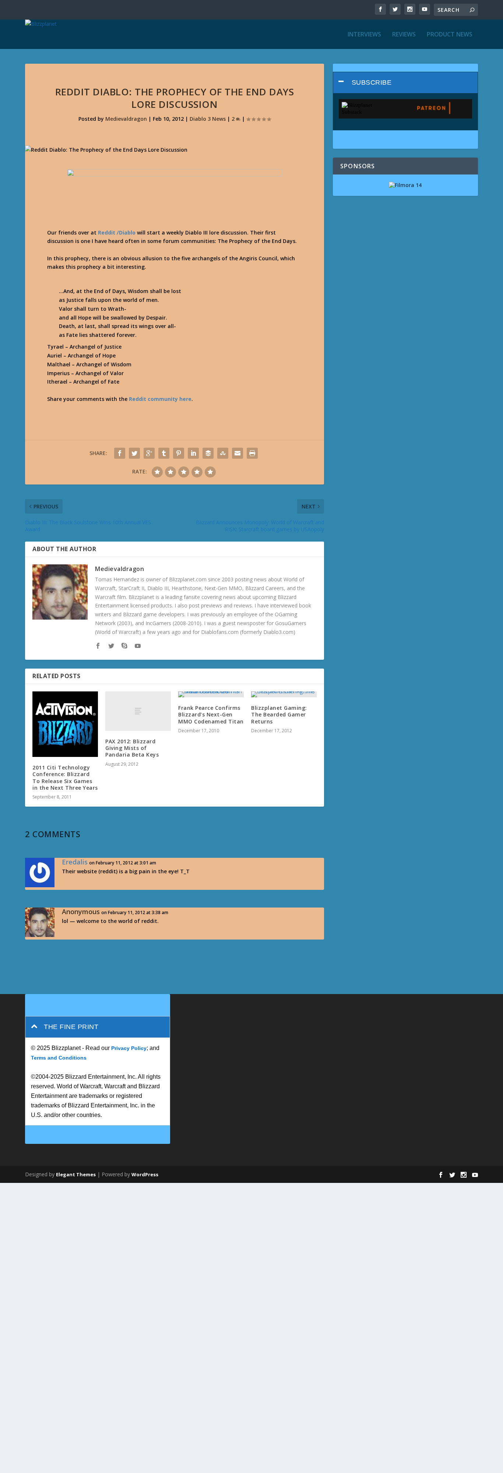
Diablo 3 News (208, 118)
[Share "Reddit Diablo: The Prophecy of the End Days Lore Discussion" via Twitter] (134, 453)
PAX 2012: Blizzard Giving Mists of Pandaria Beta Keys (132, 748)
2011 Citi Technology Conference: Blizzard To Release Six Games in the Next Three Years (65, 777)
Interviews (364, 34)
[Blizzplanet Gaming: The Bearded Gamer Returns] (284, 694)
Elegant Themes (76, 1174)
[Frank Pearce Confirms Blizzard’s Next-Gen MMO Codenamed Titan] (211, 694)
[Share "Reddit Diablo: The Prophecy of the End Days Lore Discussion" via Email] (237, 453)
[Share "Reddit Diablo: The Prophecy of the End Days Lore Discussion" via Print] (252, 453)
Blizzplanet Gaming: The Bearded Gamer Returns (279, 714)
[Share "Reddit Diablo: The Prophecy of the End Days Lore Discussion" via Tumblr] (163, 453)
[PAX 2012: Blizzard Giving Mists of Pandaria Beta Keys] (138, 711)
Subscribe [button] (372, 82)
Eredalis (75, 861)
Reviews (404, 34)
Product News (449, 34)
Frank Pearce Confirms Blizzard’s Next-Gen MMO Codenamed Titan (211, 714)
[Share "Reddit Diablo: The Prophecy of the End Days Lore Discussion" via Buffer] (208, 453)
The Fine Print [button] (71, 1026)
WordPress (144, 1174)
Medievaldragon (126, 118)
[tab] (405, 82)
